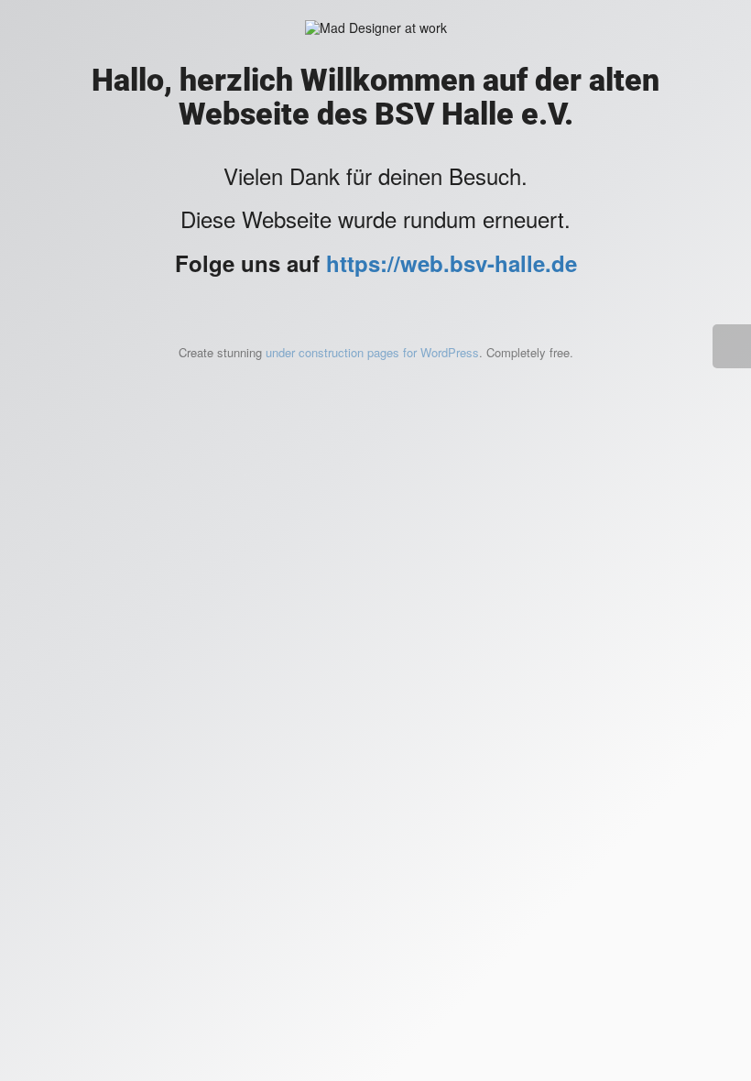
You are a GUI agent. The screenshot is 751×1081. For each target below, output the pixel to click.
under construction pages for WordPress (372, 352)
